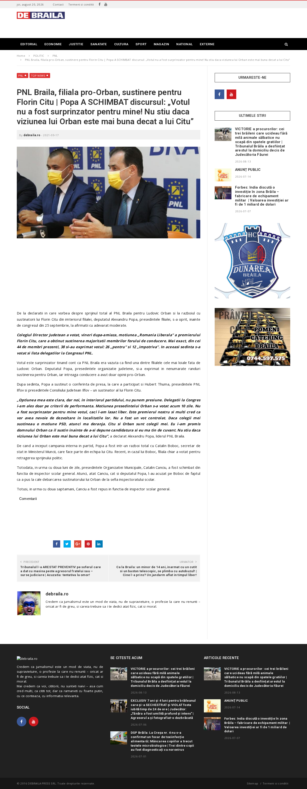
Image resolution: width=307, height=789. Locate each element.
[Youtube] (105, 4)
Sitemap (252, 783)
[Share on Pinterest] (88, 544)
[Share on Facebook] (56, 544)
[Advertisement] (203, 22)
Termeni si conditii (81, 4)
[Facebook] (99, 4)
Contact (58, 4)
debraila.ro (32, 135)
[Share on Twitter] (67, 544)
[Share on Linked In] (99, 544)
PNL (21, 75)
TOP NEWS (38, 75)
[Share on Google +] (77, 544)
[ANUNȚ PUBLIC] (223, 174)
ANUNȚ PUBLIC (247, 170)
